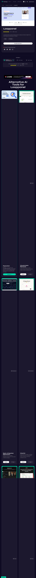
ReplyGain (6, 266)
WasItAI (22, 453)
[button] (27, 2)
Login (23, 63)
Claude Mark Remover (24, 266)
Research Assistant (9, 5)
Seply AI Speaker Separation (8, 454)
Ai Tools (9, 1)
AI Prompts (14, 1)
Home (3, 5)
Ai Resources (19, 1)
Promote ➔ (18, 57)
